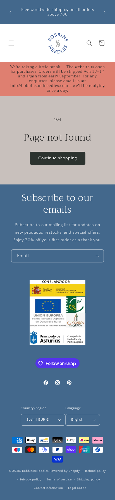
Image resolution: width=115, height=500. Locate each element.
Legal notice (77, 488)
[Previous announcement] (10, 12)
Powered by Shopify (65, 471)
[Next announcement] (105, 12)
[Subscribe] (97, 255)
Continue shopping (57, 158)
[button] (11, 43)
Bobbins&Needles (35, 471)
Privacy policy (31, 479)
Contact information (48, 488)
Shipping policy (88, 479)
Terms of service (59, 479)
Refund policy (95, 471)
